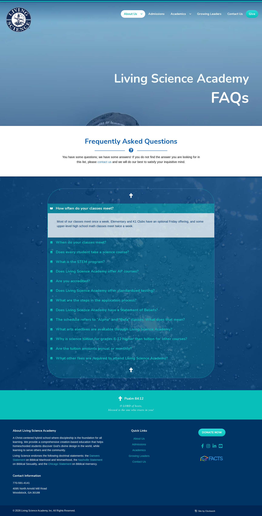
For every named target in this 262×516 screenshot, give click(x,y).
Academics (139, 450)
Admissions (139, 444)
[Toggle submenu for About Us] (141, 14)
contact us (104, 162)
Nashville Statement (90, 459)
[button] (131, 208)
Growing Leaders (139, 455)
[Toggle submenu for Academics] (190, 14)
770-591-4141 (21, 482)
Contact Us (139, 461)
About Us (139, 438)
